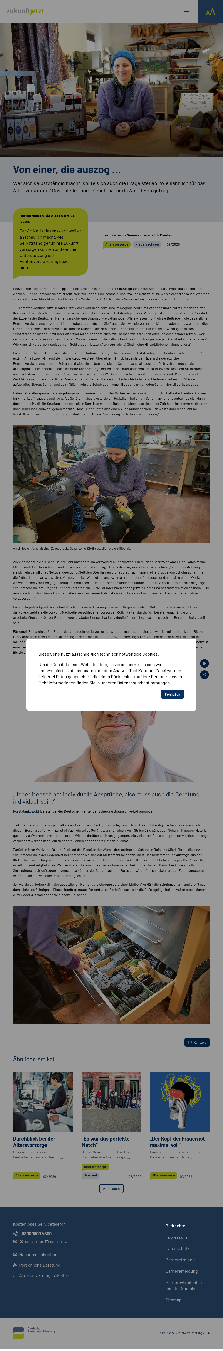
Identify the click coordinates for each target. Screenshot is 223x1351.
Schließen (172, 694)
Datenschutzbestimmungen (143, 682)
